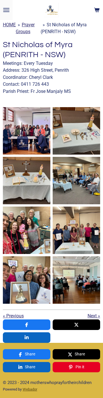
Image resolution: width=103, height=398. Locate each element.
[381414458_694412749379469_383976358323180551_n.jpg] (27, 280)
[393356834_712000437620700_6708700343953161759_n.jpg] (76, 131)
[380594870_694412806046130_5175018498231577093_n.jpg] (76, 230)
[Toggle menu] (6, 10)
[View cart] (96, 10)
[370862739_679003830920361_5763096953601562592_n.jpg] (27, 131)
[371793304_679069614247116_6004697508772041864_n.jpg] (76, 280)
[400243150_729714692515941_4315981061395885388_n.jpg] (27, 180)
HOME (9, 24)
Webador (30, 389)
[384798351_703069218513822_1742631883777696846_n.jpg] (27, 230)
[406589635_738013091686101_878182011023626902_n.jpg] (76, 180)
